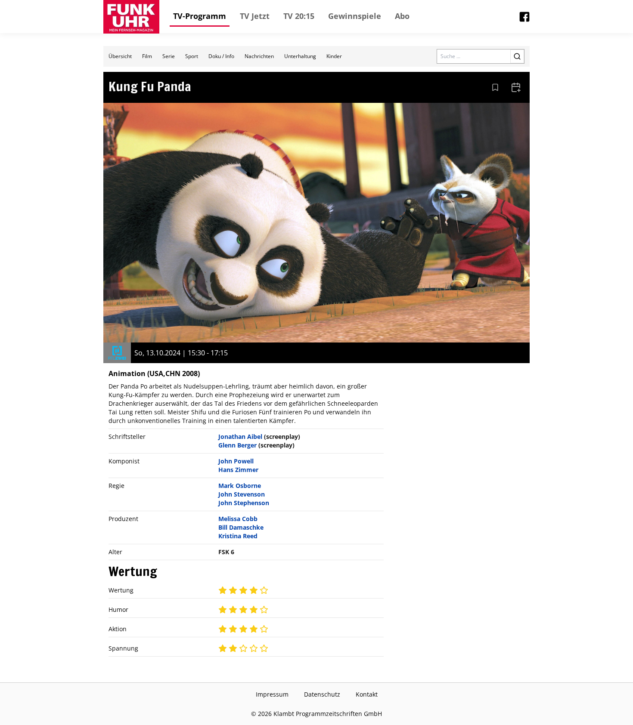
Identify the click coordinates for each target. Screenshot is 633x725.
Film (147, 56)
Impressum (272, 694)
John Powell (236, 461)
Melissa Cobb (238, 519)
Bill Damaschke (241, 527)
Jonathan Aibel (240, 436)
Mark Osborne (239, 485)
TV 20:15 (298, 16)
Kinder (334, 56)
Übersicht (120, 56)
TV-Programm (199, 16)
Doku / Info (221, 56)
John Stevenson (241, 494)
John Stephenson (243, 503)
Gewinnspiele (354, 16)
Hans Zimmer (238, 470)
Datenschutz (322, 694)
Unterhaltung (300, 56)
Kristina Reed (238, 536)
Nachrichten (259, 56)
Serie (168, 56)
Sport (191, 56)
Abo (402, 16)
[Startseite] (131, 17)
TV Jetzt (255, 16)
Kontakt (367, 694)
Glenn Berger (237, 445)
